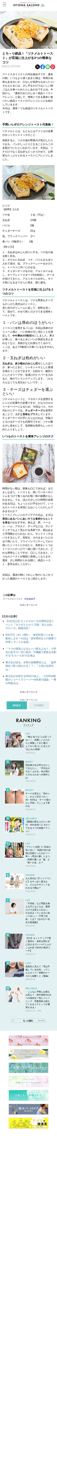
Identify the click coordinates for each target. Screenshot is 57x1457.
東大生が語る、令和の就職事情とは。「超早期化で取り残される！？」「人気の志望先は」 (31, 666)
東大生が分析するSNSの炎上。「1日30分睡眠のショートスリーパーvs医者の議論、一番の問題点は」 (31, 680)
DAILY (17, 705)
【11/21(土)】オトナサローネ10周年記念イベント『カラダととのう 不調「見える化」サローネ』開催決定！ (30, 625)
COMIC (39, 705)
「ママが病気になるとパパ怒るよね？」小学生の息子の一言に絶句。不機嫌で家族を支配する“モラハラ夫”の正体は (31, 652)
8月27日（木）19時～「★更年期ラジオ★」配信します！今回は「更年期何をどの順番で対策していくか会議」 (31, 638)
